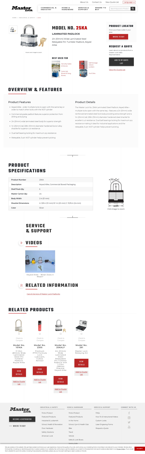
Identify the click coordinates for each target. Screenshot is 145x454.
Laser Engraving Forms (104, 424)
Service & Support (83, 9)
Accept (140, 448)
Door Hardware (47, 428)
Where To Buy (19, 426)
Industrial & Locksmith (50, 421)
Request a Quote (102, 428)
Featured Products (49, 417)
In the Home (73, 421)
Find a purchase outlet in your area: (120, 31)
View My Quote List (117, 70)
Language (128, 2)
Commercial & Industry (49, 9)
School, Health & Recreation (52, 424)
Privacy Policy (121, 449)
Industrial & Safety (49, 407)
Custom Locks (101, 421)
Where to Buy (100, 9)
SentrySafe (73, 444)
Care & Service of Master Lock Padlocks (43, 294)
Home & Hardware (67, 9)
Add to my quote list (121, 62)
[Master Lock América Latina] (19, 11)
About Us (84, 2)
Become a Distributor (22, 419)
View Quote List (112, 2)
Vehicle (71, 436)
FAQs (98, 413)
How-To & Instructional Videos (107, 417)
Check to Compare (19, 339)
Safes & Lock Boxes (76, 440)
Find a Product (47, 413)
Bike (70, 428)
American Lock (47, 436)
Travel (71, 432)
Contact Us (96, 2)
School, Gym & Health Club (79, 424)
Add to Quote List (19, 383)
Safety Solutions (48, 432)
